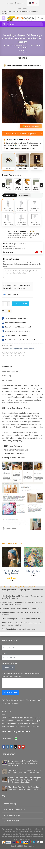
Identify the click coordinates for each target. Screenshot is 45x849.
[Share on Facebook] (7, 354)
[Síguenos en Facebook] (3, 747)
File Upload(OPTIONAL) (10, 663)
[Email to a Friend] (15, 354)
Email (3, 653)
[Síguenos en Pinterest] (19, 747)
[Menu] (3, 18)
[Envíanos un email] (15, 747)
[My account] (38, 18)
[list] (22, 185)
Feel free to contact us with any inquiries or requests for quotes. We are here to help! (21, 675)
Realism (31, 348)
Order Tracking (10, 804)
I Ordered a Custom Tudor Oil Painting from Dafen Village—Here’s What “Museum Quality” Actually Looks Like (25, 780)
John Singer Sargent (15, 348)
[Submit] (41, 24)
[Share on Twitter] (11, 354)
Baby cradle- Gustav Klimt (33, 572)
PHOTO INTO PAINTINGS (14, 810)
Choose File (8, 668)
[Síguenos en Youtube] (23, 747)
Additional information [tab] (11, 371)
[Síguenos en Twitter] (11, 747)
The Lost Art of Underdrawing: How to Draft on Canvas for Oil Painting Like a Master (24, 772)
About (19, 8)
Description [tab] (7, 367)
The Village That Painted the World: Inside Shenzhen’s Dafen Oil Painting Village (24, 788)
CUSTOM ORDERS (12, 815)
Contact (25, 8)
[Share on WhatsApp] (3, 354)
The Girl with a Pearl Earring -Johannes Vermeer (11, 573)
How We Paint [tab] (7, 380)
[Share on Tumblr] (23, 354)
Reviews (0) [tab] (6, 376)
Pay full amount (12, 294)
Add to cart (20, 304)
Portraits (25, 348)
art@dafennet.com (21, 732)
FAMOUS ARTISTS (19, 46)
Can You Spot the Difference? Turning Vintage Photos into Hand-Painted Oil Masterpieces (23, 763)
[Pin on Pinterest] (19, 354)
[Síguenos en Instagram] (7, 747)
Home (6, 46)
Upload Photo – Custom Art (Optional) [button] (20, 133)
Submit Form (10, 692)
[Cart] (42, 18)
